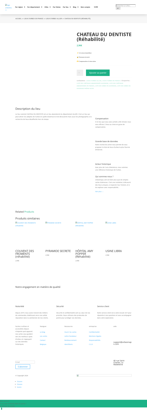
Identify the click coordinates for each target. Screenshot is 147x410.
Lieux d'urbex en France (33, 18)
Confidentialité (94, 332)
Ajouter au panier (97, 72)
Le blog (42, 332)
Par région (19, 7)
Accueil (18, 18)
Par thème (56, 7)
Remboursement (70, 340)
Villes (46, 7)
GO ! (118, 8)
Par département (33, 7)
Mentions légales (95, 336)
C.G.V (91, 344)
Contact (42, 340)
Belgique (43, 344)
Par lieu (65, 7)
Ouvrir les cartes (70, 332)
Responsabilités (94, 340)
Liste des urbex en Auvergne (105, 86)
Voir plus (99, 191)
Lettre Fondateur (70, 336)
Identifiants (68, 344)
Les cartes (43, 336)
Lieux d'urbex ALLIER (54, 18)
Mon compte (85, 7)
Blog (74, 7)
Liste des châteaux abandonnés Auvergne (92, 83)
